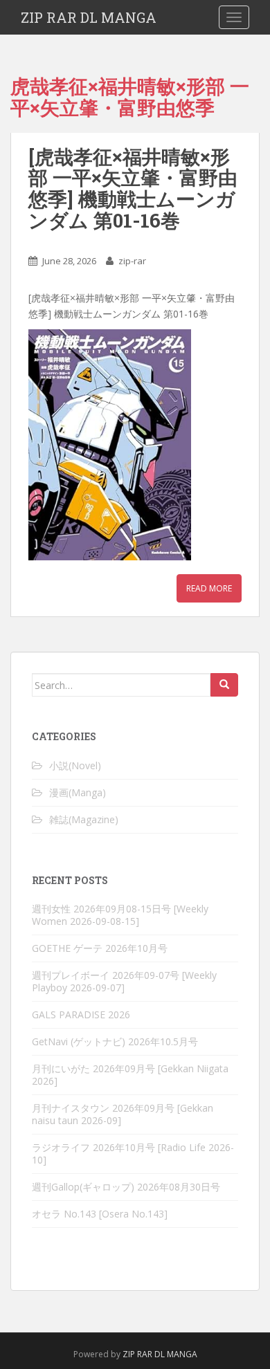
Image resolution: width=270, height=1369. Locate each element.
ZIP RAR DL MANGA (88, 17)
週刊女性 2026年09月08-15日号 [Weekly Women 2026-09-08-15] (120, 915)
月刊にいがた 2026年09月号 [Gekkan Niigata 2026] (130, 1074)
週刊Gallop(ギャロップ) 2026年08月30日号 (126, 1186)
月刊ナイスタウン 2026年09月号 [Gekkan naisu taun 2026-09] (122, 1114)
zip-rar (132, 261)
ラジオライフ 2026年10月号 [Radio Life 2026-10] (133, 1153)
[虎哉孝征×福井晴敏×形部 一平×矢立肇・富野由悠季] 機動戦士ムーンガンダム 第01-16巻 (132, 188)
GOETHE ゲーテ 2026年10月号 (100, 948)
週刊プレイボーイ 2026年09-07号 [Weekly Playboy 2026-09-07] (124, 981)
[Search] (224, 685)
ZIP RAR (137, 1354)
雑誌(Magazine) (83, 819)
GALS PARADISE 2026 (81, 1014)
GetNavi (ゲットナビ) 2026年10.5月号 (115, 1041)
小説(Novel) (75, 765)
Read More (209, 588)
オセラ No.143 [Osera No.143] (100, 1213)
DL (159, 1354)
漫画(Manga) (77, 792)
